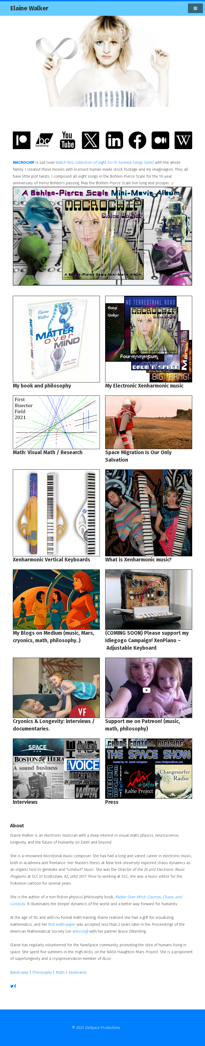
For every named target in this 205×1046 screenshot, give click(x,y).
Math (60, 972)
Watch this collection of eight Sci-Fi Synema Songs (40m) (105, 162)
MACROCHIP (23, 162)
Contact (127, 1027)
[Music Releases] (148, 339)
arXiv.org (79, 931)
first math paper (62, 924)
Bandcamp (19, 972)
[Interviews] (56, 769)
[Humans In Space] (148, 422)
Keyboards (78, 972)
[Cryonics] (56, 600)
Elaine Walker (29, 8)
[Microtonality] (148, 513)
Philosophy (42, 972)
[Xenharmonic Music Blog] (56, 513)
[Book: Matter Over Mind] (56, 339)
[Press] (148, 769)
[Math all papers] (56, 422)
